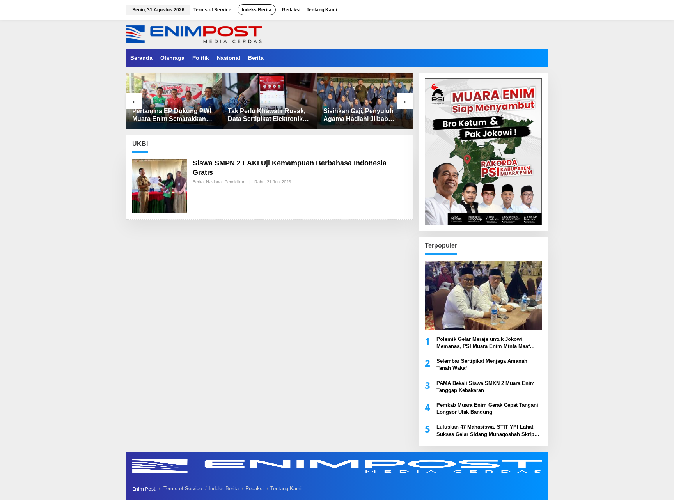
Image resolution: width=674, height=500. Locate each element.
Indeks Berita (224, 488)
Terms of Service (182, 488)
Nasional (214, 181)
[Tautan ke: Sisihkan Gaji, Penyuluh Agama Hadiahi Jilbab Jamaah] (365, 101)
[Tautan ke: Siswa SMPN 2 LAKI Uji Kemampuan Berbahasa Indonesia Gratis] (159, 185)
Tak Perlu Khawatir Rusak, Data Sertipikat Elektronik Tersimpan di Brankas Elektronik (266, 116)
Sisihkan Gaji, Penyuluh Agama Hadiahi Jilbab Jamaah (358, 116)
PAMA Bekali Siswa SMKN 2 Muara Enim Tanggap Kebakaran (485, 386)
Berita (198, 181)
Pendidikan (235, 181)
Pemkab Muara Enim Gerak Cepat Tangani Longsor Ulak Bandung (487, 408)
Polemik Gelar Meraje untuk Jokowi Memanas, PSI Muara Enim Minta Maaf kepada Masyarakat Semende (483, 343)
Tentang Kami (286, 488)
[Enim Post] (194, 33)
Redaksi (254, 488)
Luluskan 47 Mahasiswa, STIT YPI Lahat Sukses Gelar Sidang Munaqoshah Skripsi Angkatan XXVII (487, 431)
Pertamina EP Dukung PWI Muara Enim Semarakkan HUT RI (171, 116)
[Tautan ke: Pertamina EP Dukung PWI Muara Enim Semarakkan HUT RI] (174, 101)
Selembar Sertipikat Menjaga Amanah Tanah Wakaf (481, 364)
